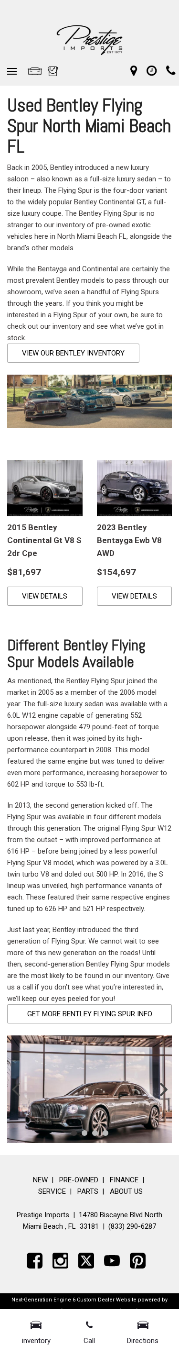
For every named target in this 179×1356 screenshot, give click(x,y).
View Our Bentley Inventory (73, 353)
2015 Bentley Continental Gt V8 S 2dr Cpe (44, 540)
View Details (44, 596)
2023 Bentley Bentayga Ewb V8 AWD (129, 540)
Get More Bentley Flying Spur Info (89, 1014)
